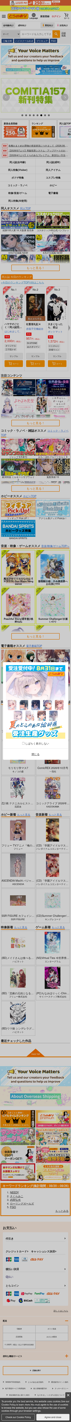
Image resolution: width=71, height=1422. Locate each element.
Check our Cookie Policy (18, 1417)
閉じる (36, 754)
